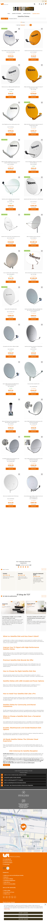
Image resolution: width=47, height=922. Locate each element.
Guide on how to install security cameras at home (15, 774)
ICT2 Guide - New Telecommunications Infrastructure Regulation (18, 785)
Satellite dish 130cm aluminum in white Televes (33, 199)
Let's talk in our (9, 892)
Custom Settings (23, 916)
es (43, 1)
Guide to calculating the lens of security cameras (15, 782)
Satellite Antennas (27, 13)
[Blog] (15, 897)
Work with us (7, 882)
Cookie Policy (7, 909)
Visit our (7, 890)
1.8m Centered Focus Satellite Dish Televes (33, 272)
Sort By (18, 25)
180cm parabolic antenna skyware (33, 236)
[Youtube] (4, 897)
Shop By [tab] (3, 18)
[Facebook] (9, 897)
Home (9, 13)
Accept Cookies (23, 912)
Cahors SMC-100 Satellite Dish (11, 309)
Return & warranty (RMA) (9, 883)
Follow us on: (7, 893)
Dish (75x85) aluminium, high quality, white (10, 124)
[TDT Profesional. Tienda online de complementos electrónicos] (4, 4)
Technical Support (8, 862)
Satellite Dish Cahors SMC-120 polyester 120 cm (10, 236)
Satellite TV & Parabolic (16, 13)
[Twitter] (12, 897)
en (45, 1)
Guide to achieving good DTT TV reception (13, 780)
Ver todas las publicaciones (10, 596)
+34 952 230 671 (7, 859)
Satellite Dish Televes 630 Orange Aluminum (33, 50)
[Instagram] (7, 897)
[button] (19, 29)
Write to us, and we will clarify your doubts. (14, 875)
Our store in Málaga (8, 878)
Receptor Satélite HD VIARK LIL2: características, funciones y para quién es (36, 618)
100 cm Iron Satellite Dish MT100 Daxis (10, 496)
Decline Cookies (23, 919)
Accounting (6, 864)
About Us (6, 877)
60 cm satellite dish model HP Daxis (11, 272)
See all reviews (6, 569)
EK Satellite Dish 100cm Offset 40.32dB (10, 346)
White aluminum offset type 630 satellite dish (11, 86)
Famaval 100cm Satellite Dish (33, 383)
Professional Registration (9, 880)
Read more (6, 764)
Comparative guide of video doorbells (12, 777)
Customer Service (8, 860)
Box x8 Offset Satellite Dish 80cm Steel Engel (11, 50)
